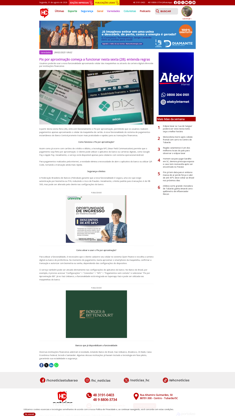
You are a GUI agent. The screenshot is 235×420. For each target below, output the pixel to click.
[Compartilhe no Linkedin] (51, 365)
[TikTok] (190, 2)
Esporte (72, 11)
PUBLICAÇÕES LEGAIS (105, 2)
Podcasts (145, 11)
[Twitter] (183, 2)
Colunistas (130, 11)
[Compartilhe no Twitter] (46, 365)
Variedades (113, 11)
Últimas (59, 11)
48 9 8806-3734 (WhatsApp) (160, 2)
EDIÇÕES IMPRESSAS (79, 2)
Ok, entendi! (29, 414)
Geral (100, 11)
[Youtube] (186, 2)
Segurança (87, 11)
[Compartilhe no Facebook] (41, 365)
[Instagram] (179, 2)
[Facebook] (175, 2)
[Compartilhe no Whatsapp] (56, 365)
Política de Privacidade (106, 409)
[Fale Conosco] (194, 2)
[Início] (44, 17)
